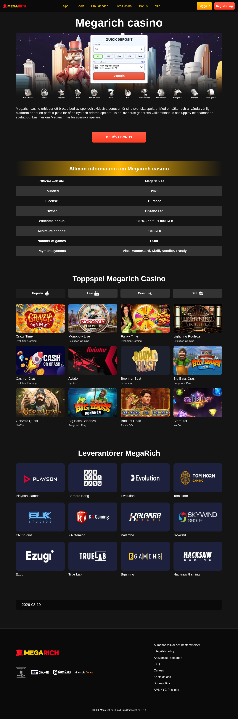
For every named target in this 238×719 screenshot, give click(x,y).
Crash (142, 293)
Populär (37, 293)
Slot (194, 293)
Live (90, 293)
